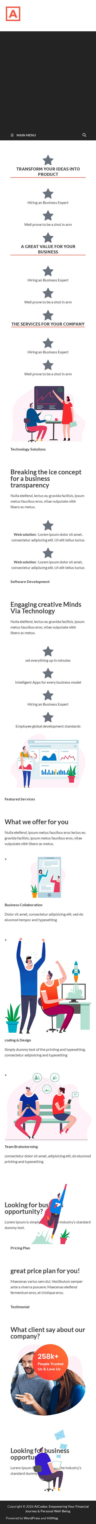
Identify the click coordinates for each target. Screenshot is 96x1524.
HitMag (52, 1518)
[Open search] (84, 135)
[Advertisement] (48, 79)
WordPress (32, 1518)
